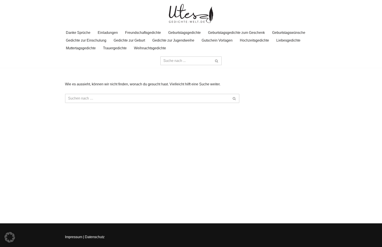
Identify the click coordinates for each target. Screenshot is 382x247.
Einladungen (108, 32)
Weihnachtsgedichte (150, 48)
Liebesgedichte (288, 40)
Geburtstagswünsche (288, 32)
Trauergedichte (115, 48)
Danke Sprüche (78, 32)
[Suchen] (217, 60)
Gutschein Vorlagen (217, 40)
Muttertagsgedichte (81, 48)
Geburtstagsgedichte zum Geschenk (236, 32)
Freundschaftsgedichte (143, 32)
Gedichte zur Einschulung (86, 40)
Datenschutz (95, 237)
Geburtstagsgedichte (184, 32)
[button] (9, 237)
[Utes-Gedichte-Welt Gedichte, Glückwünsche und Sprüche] (191, 13)
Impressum (73, 237)
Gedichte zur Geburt (129, 40)
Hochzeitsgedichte (254, 40)
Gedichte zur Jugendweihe (173, 40)
